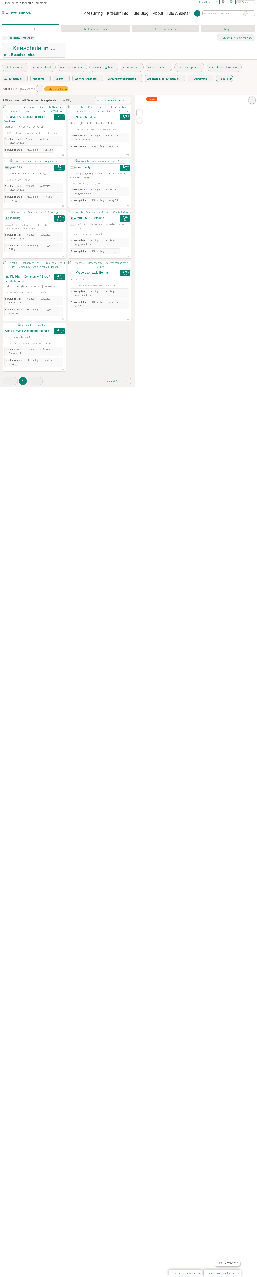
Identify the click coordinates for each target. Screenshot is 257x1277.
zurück (152, 99)
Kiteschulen (30, 29)
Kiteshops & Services (95, 29)
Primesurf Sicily (80, 167)
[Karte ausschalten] (252, 100)
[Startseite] (4, 38)
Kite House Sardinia (83, 116)
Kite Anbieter (178, 13)
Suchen (252, 13)
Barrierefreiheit (228, 1263)
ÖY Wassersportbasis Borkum (89, 272)
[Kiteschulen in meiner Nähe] (139, 120)
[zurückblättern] (11, 109)
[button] (10, 381)
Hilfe (215, 2)
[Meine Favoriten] (197, 13)
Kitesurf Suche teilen (117, 381)
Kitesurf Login (204, 2)
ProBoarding (12, 218)
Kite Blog (140, 13)
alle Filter (226, 78)
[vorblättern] (57, 109)
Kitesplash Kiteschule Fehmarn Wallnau (24, 119)
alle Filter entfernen (57, 88)
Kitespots (228, 29)
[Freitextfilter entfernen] (245, 13)
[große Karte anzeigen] (139, 112)
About (158, 13)
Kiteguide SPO (13, 167)
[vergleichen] (7, 117)
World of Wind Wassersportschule (26, 330)
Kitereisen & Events (165, 29)
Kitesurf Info (117, 13)
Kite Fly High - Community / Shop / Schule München (27, 279)
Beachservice (27, 88)
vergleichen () (224, 1273)
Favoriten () (188, 1273)
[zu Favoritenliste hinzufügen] (7, 109)
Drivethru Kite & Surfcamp (87, 218)
